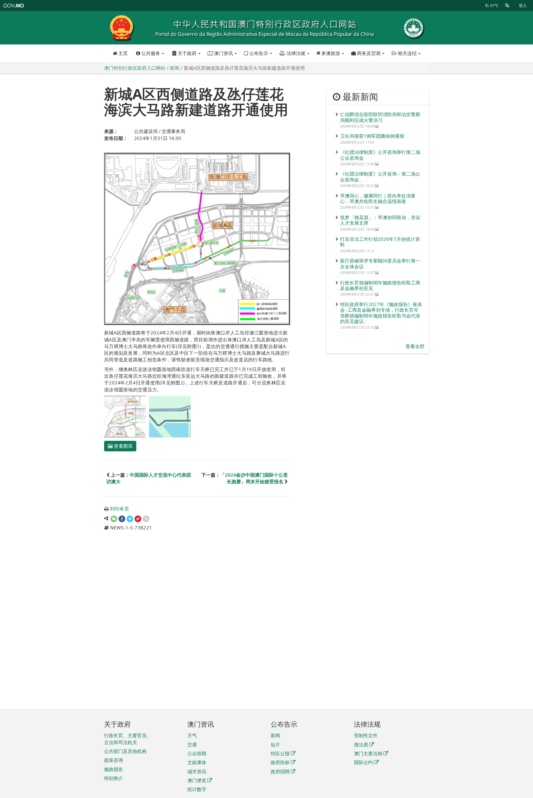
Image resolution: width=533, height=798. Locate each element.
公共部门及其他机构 (125, 751)
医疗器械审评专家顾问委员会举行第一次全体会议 (380, 263)
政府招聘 (280, 771)
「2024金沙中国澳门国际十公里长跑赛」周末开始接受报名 (254, 478)
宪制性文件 (366, 735)
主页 (122, 53)
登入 (523, 5)
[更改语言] (507, 5)
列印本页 (119, 509)
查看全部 (415, 346)
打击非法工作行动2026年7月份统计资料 (380, 242)
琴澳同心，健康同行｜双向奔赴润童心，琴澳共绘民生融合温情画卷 (378, 198)
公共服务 (150, 53)
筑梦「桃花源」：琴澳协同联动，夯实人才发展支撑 (380, 220)
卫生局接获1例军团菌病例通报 (372, 136)
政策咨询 (113, 760)
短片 (275, 744)
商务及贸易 (369, 53)
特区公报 (280, 753)
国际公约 (363, 762)
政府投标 (280, 762)
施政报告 (113, 769)
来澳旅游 (330, 53)
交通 (192, 744)
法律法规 (295, 53)
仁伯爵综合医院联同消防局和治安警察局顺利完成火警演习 (380, 117)
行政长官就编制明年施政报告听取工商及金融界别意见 (380, 285)
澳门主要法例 (368, 753)
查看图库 (123, 446)
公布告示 (258, 53)
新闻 (275, 735)
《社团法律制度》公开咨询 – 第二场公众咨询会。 (380, 176)
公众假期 (196, 753)
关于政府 (187, 53)
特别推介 (113, 778)
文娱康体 (196, 762)
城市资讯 (196, 771)
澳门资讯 (223, 53)
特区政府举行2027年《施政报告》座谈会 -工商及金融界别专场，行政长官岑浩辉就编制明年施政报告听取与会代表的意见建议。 (381, 312)
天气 (192, 735)
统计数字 (196, 789)
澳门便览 (196, 780)
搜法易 (361, 744)
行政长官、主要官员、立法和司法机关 (127, 738)
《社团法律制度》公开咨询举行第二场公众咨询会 (380, 155)
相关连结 (407, 53)
